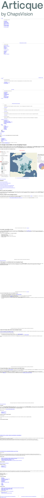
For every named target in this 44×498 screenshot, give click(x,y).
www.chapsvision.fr (11, 491)
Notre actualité (3, 478)
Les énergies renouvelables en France (4, 184)
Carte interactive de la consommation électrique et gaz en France (9, 451)
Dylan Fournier (6, 142)
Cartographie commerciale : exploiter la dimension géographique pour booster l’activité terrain (11, 460)
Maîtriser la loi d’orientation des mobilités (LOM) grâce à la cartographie (9, 458)
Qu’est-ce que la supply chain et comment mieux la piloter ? (7, 459)
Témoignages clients (40, 77)
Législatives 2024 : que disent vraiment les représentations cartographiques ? (10, 435)
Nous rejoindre (3, 481)
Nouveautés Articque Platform (4, 479)
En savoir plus (5, 107)
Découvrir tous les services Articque (16, 103)
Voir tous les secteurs (6, 49)
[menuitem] (22, 48)
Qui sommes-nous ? (3, 480)
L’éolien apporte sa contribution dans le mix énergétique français (7, 185)
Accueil (4, 135)
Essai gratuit (12, 89)
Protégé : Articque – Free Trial (4, 489)
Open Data (27, 291)
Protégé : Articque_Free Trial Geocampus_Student (6, 488)
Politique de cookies (3, 490)
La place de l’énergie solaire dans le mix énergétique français (6, 186)
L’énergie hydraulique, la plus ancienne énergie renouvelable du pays (7, 187)
